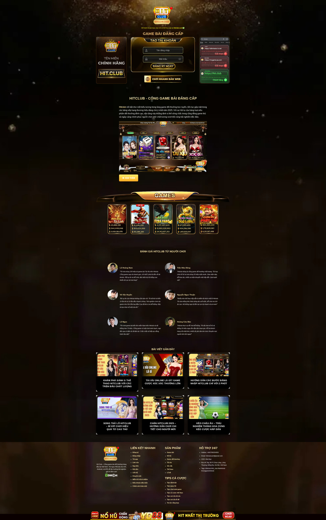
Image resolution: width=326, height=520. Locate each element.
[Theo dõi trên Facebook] (101, 480)
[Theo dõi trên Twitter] (114, 480)
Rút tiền (135, 469)
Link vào (136, 462)
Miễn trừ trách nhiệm (140, 479)
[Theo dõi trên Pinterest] (121, 480)
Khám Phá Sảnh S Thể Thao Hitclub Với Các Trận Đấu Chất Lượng (117, 383)
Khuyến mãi (137, 476)
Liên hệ (135, 473)
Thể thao (170, 469)
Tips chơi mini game (174, 489)
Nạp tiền (136, 466)
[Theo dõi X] (111, 480)
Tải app (135, 459)
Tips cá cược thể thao (175, 493)
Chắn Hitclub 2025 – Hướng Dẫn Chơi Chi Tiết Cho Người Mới (163, 426)
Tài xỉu (169, 462)
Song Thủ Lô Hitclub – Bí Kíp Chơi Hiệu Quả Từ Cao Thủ (117, 426)
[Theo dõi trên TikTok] (108, 480)
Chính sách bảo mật (140, 486)
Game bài (170, 452)
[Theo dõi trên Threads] (118, 480)
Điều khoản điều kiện (140, 483)
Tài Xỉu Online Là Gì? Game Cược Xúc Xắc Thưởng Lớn (163, 382)
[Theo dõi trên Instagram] (104, 480)
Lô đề (169, 473)
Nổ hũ (169, 456)
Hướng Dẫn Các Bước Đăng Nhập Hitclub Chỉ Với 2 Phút (209, 382)
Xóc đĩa (169, 466)
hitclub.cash (178, 28)
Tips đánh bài (171, 483)
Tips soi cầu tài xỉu (173, 496)
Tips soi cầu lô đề (173, 499)
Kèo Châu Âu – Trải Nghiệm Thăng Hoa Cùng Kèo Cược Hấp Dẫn (209, 426)
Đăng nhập (136, 456)
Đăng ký (136, 452)
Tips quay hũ (171, 486)
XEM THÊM (130, 178)
